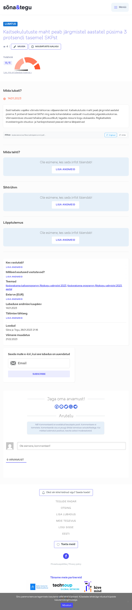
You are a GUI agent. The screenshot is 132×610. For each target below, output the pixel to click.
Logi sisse (66, 527)
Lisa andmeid (65, 169)
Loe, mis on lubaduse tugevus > (18, 73)
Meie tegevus (66, 521)
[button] (19, 47)
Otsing (66, 508)
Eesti (66, 534)
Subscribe (39, 374)
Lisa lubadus (66, 514)
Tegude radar (66, 501)
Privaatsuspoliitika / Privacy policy (66, 564)
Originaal (112, 135)
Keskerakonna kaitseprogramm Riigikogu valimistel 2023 (36, 286)
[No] (128, 601)
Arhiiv (124, 135)
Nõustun (66, 605)
